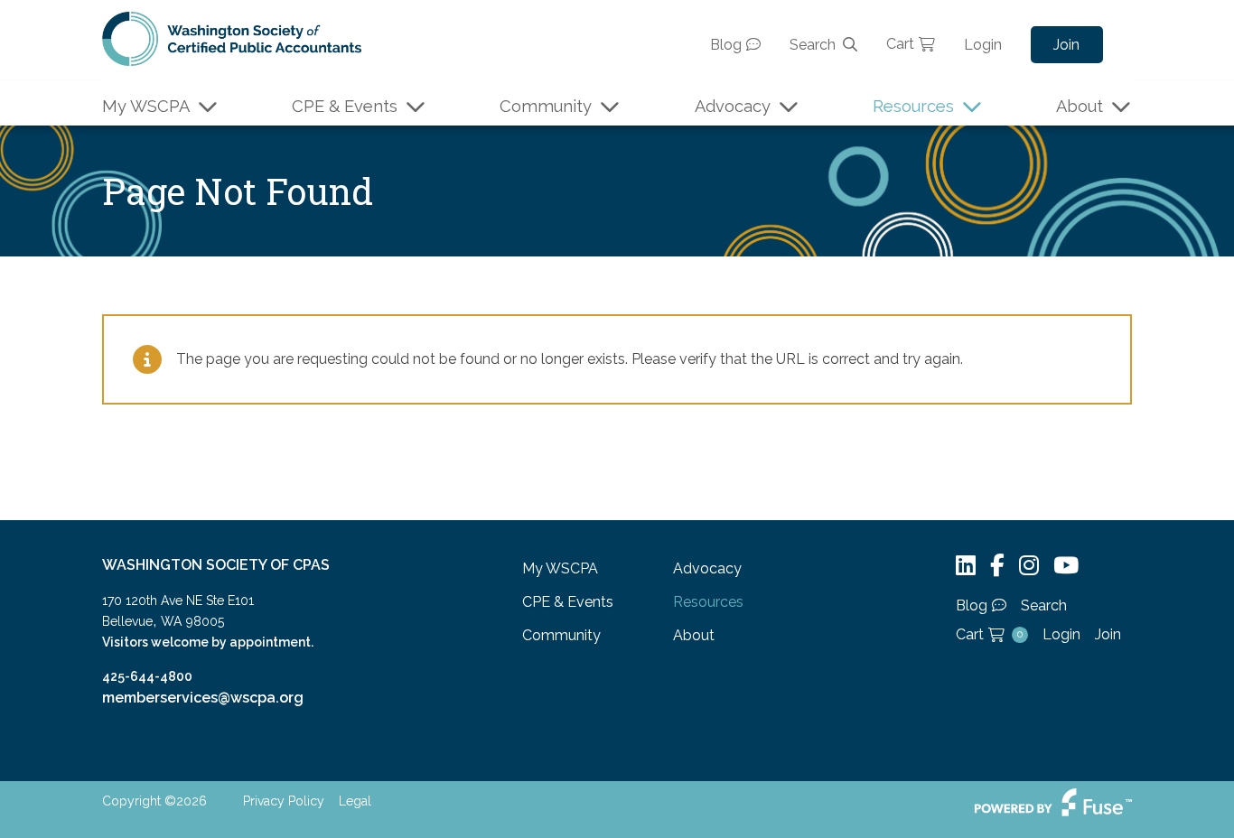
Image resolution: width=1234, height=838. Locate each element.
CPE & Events (344, 106)
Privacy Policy (283, 801)
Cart (900, 43)
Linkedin (966, 565)
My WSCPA (146, 106)
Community (546, 106)
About (1079, 106)
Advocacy (733, 106)
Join (1066, 44)
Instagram (1029, 565)
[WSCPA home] (231, 37)
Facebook (997, 565)
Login (983, 44)
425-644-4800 (147, 676)
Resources (913, 106)
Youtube (1066, 565)
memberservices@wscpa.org (203, 697)
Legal (355, 801)
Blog (726, 44)
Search (813, 44)
